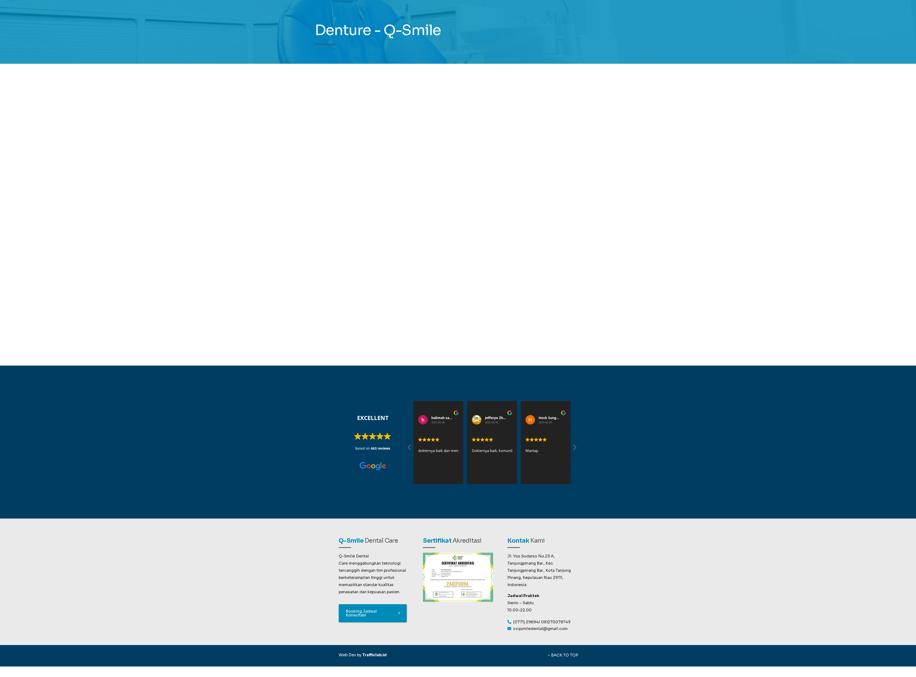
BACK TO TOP (564, 655)
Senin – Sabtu (520, 602)
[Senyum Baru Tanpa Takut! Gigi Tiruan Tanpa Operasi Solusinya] (399, 147)
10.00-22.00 (519, 610)
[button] (574, 448)
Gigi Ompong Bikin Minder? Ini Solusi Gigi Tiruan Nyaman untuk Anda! (365, 287)
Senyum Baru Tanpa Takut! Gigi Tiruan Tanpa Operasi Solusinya (545, 142)
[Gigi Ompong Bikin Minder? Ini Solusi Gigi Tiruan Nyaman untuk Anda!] (516, 292)
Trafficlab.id (374, 654)
